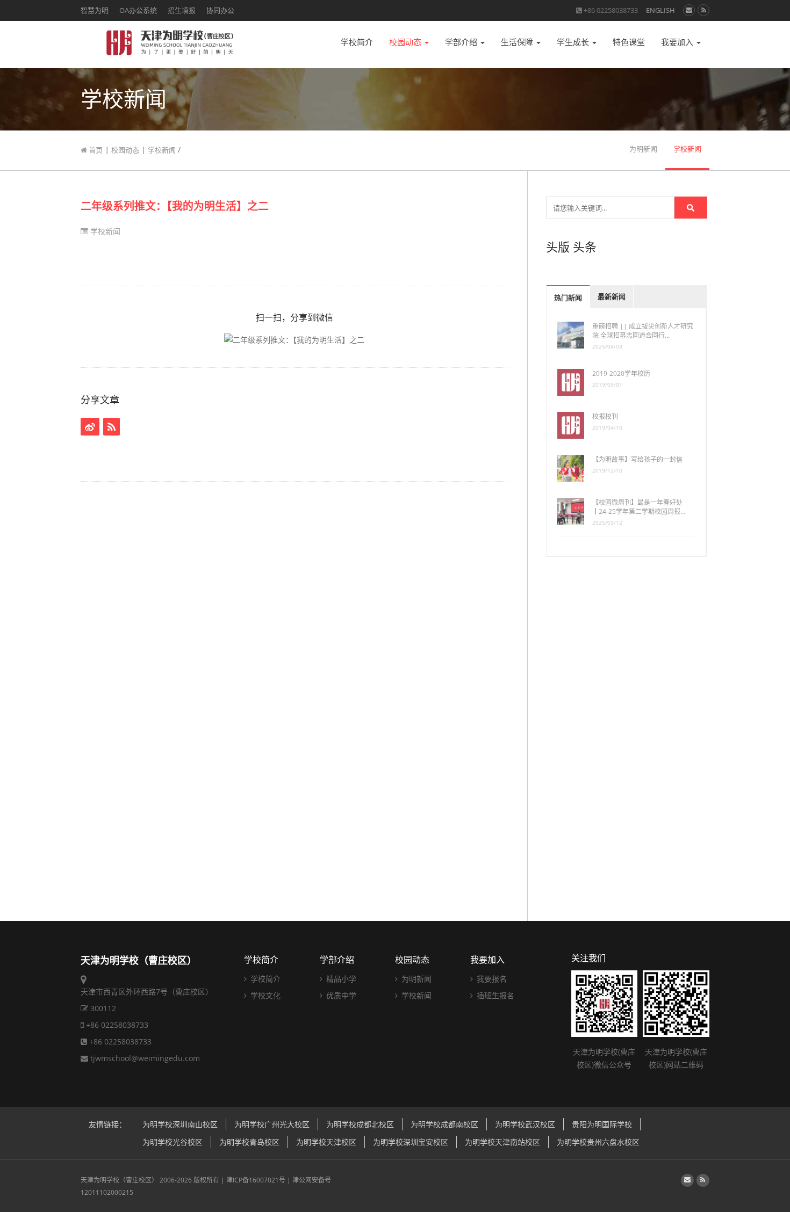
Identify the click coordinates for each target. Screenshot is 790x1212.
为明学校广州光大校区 (272, 1124)
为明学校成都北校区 (360, 1124)
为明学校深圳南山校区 (180, 1124)
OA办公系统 (138, 10)
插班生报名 (494, 995)
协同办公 (220, 10)
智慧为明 (95, 10)
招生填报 (182, 10)
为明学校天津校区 (326, 1142)
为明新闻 (643, 149)
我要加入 (678, 42)
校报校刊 (605, 416)
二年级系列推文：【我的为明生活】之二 (175, 206)
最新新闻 (612, 297)
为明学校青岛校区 (249, 1142)
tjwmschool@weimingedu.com (145, 1058)
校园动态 (406, 42)
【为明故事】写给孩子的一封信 (637, 459)
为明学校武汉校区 (525, 1124)
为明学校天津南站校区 (502, 1142)
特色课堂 (629, 42)
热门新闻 (568, 298)
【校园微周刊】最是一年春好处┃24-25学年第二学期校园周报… (638, 507)
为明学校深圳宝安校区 (410, 1142)
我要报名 (491, 979)
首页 (95, 150)
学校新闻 (162, 150)
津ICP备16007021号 (255, 1180)
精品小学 (340, 979)
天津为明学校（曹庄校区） (119, 1180)
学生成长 (574, 42)
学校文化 (264, 995)
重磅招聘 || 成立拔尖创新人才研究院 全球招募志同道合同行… (642, 331)
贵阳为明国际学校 (602, 1124)
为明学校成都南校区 (444, 1124)
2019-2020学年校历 (621, 373)
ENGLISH (660, 10)
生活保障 (518, 42)
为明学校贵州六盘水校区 (598, 1142)
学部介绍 (462, 42)
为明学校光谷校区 (172, 1142)
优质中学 (340, 995)
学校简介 (357, 42)
